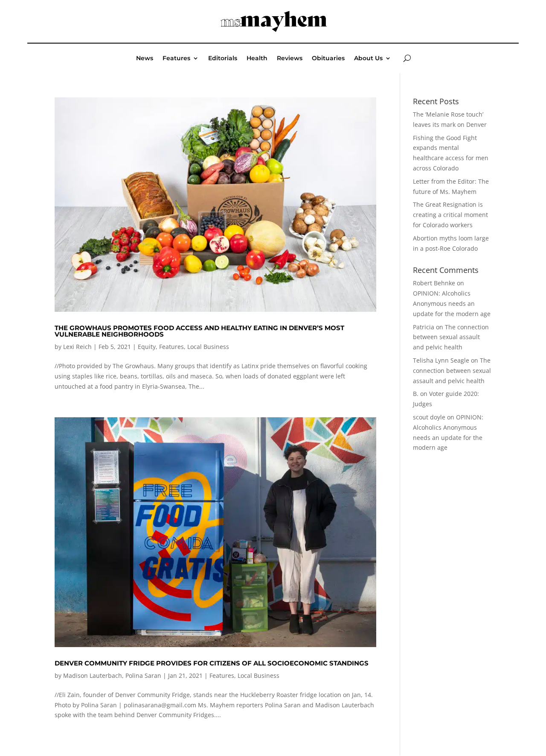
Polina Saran (143, 675)
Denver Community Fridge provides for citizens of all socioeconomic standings (212, 663)
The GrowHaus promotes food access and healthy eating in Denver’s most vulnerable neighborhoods (199, 331)
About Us (368, 58)
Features (176, 58)
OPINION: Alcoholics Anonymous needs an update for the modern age (452, 303)
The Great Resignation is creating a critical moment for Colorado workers (450, 214)
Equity (147, 347)
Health (257, 58)
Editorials (222, 58)
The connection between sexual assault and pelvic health (451, 337)
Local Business (208, 347)
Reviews (289, 58)
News (144, 58)
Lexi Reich (77, 347)
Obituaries (328, 58)
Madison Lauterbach (92, 675)
